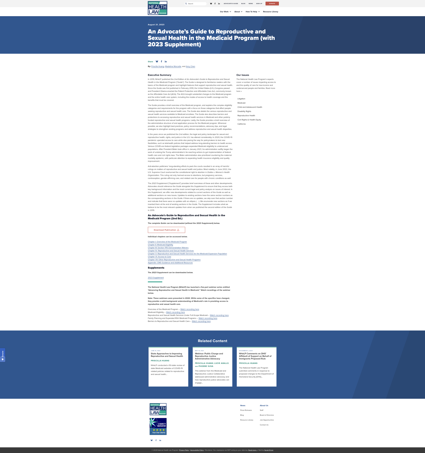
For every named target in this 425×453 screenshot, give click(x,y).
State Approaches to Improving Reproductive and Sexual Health (167, 355)
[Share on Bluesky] (157, 61)
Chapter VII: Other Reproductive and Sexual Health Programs (174, 259)
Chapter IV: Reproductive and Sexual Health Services (171, 250)
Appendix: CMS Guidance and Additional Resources (170, 262)
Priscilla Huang (157, 66)
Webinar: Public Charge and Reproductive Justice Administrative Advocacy (209, 356)
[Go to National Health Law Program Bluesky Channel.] (211, 4)
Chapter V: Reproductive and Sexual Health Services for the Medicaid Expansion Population (187, 253)
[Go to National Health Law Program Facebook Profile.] (215, 4)
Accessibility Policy (197, 450)
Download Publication (165, 230)
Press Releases (246, 410)
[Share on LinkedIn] (166, 61)
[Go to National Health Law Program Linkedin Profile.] (219, 4)
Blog (242, 415)
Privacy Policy (184, 450)
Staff (261, 410)
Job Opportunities (267, 420)
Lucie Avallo (221, 363)
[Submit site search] (185, 3)
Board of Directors (267, 415)
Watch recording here (189, 309)
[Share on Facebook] (161, 61)
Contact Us (264, 425)
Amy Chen (190, 66)
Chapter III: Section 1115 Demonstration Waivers (168, 247)
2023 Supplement (156, 277)
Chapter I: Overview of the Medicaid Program (167, 241)
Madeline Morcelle (173, 66)
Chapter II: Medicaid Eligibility (160, 244)
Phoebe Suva (206, 366)
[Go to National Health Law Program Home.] (157, 8)
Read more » (252, 450)
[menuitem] (231, 3)
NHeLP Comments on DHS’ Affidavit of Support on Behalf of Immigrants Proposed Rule (255, 356)
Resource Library (246, 420)
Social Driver (268, 450)
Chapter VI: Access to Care (159, 256)
